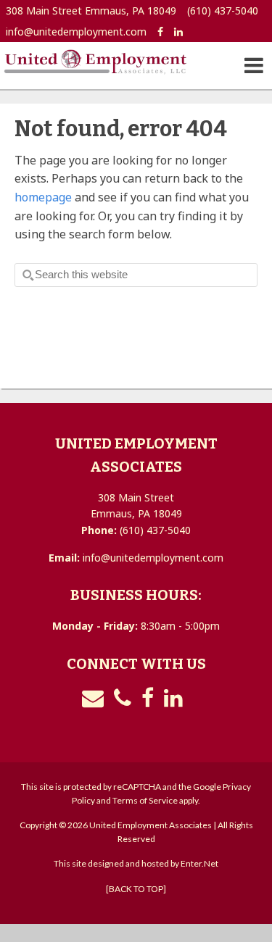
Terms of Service (145, 800)
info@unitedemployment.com (76, 31)
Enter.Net (199, 863)
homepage (43, 197)
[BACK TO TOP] (136, 888)
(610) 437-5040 (222, 10)
